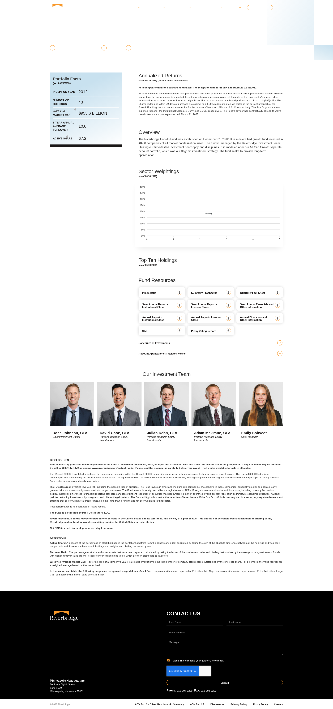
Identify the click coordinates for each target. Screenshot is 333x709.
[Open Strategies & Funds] (221, 8)
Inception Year (64, 91)
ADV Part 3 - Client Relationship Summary (159, 704)
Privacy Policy (238, 704)
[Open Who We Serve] (164, 8)
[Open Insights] (239, 8)
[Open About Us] (138, 8)
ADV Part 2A (197, 704)
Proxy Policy (260, 704)
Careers (278, 704)
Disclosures (217, 704)
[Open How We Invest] (190, 8)
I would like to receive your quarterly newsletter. (198, 660)
